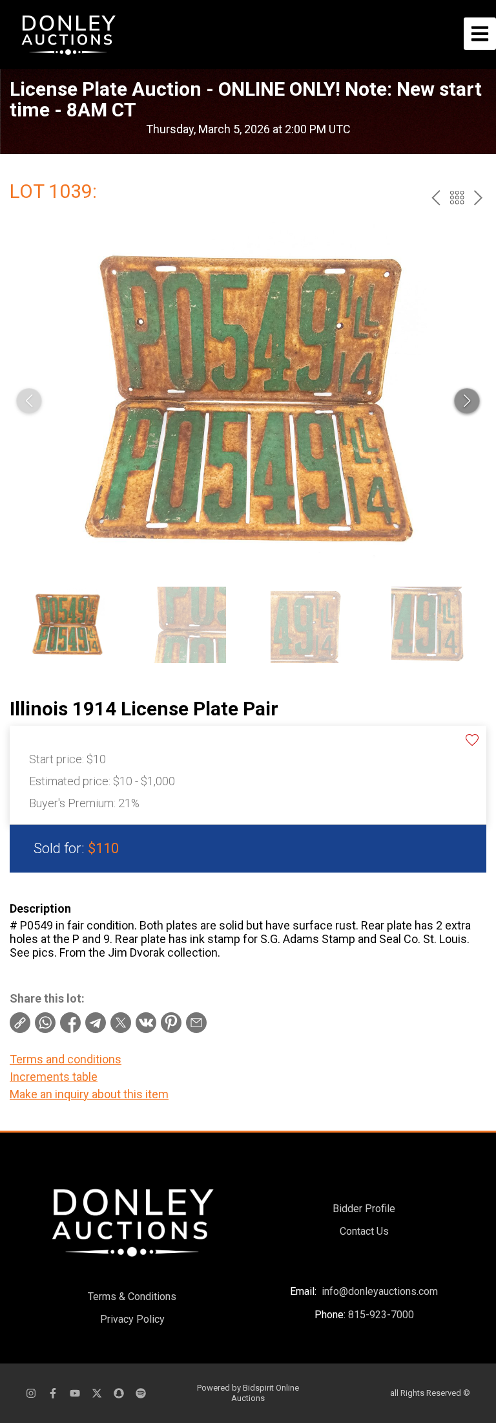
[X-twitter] (97, 1393)
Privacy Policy (132, 1319)
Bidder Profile (364, 1208)
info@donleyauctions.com (380, 1291)
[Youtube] (75, 1393)
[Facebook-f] (53, 1393)
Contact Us (364, 1231)
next (478, 198)
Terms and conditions (65, 1059)
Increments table (54, 1076)
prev (436, 198)
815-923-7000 (381, 1315)
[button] (467, 401)
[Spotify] (141, 1393)
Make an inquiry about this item (89, 1094)
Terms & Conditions (132, 1296)
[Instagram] (31, 1393)
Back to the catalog (457, 198)
